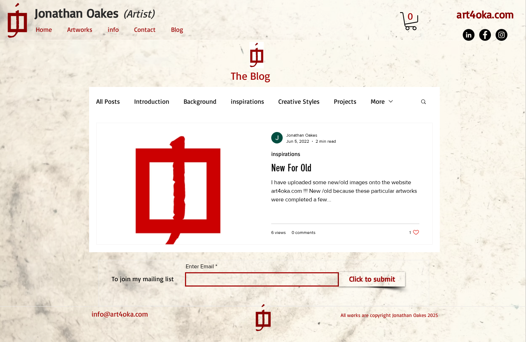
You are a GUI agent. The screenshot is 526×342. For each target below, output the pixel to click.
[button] (411, 21)
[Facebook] (485, 35)
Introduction (151, 101)
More (378, 101)
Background (200, 101)
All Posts (108, 101)
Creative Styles (299, 101)
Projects (345, 101)
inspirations (247, 101)
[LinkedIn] (468, 35)
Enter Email (200, 266)
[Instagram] (501, 35)
